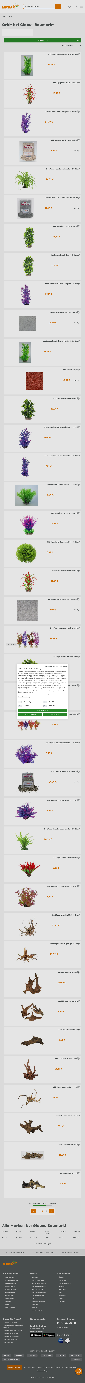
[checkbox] (20, 702)
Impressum (63, 666)
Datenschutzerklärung (51, 666)
